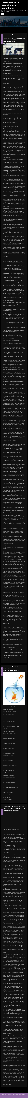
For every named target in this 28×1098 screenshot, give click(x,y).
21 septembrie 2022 (1, 39)
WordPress (15, 1094)
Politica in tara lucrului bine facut (9, 36)
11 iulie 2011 (1, 812)
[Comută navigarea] (2, 14)
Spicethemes (14, 1096)
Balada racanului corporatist (11, 670)
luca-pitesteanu (7, 34)
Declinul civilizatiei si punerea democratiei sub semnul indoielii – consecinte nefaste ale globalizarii (14, 40)
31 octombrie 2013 (1, 671)
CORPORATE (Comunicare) (19, 666)
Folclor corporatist (6, 668)
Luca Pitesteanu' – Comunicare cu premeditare (10, 5)
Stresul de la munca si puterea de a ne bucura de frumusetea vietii (14, 809)
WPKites (23, 1094)
